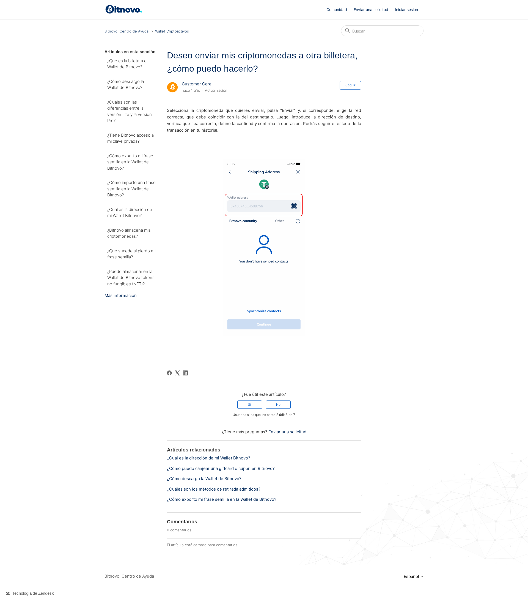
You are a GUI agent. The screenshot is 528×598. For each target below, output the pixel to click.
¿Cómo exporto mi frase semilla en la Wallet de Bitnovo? (130, 162)
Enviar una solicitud (371, 9)
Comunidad (336, 9)
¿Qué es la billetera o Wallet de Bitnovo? (127, 64)
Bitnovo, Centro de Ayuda (126, 31)
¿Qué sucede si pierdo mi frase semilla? (131, 254)
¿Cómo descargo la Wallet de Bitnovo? (125, 84)
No (278, 404)
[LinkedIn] (185, 372)
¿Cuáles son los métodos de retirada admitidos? (213, 489)
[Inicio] (125, 12)
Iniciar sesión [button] (406, 9)
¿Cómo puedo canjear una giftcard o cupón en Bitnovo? (221, 468)
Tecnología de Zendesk (33, 593)
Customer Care (196, 83)
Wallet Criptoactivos (172, 31)
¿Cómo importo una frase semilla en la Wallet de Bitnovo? (131, 188)
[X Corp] (177, 372)
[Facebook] (169, 372)
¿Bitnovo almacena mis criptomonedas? (129, 233)
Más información (121, 295)
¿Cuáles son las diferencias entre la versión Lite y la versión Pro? (129, 111)
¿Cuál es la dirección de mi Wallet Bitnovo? (129, 212)
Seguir (350, 85)
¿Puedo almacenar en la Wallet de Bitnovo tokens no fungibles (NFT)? (131, 277)
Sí (249, 404)
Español (412, 576)
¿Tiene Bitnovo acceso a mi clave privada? (130, 138)
